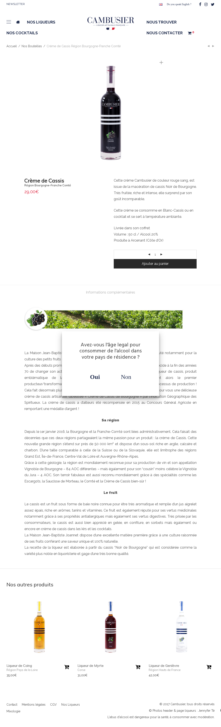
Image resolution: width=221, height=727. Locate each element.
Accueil (11, 46)
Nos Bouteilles (32, 46)
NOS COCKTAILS (22, 33)
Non (126, 377)
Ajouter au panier (155, 264)
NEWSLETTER (15, 4)
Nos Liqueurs (70, 704)
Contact (11, 704)
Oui (95, 377)
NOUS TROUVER (162, 22)
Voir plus (10, 675)
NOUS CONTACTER (165, 33)
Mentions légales (34, 704)
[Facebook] (200, 4)
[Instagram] (206, 4)
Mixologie (13, 711)
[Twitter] (213, 4)
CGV (53, 704)
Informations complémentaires (110, 292)
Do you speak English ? (179, 4)
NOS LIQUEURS (41, 22)
